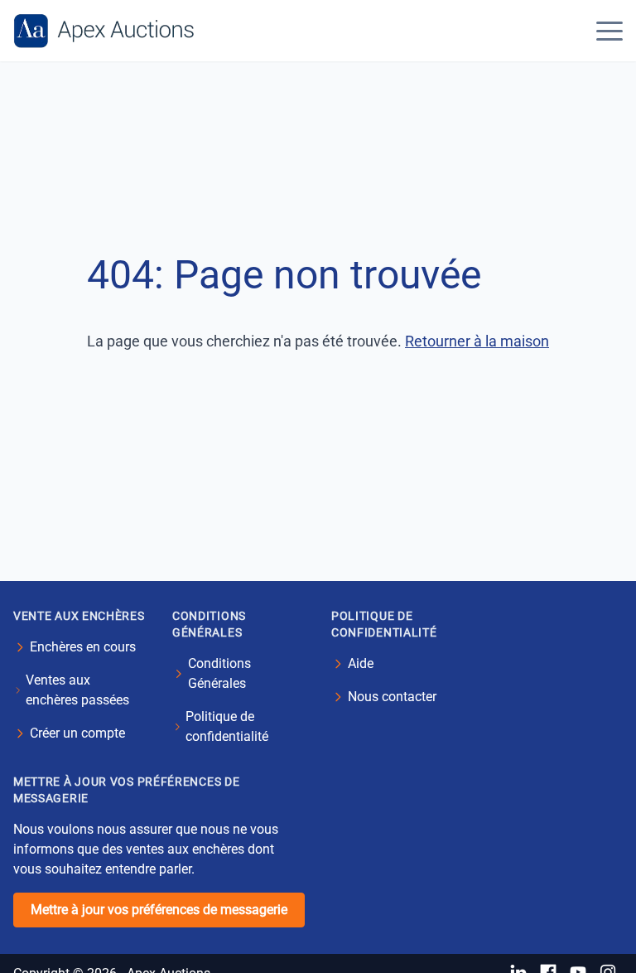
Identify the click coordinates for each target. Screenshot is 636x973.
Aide (360, 663)
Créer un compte (77, 733)
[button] (609, 31)
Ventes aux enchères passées (77, 690)
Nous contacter (392, 696)
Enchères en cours (83, 647)
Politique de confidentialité (227, 726)
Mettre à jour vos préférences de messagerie (159, 909)
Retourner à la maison (477, 341)
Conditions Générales (219, 673)
